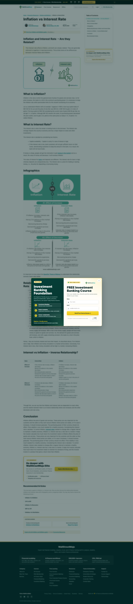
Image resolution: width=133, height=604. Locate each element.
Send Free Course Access (83, 313)
